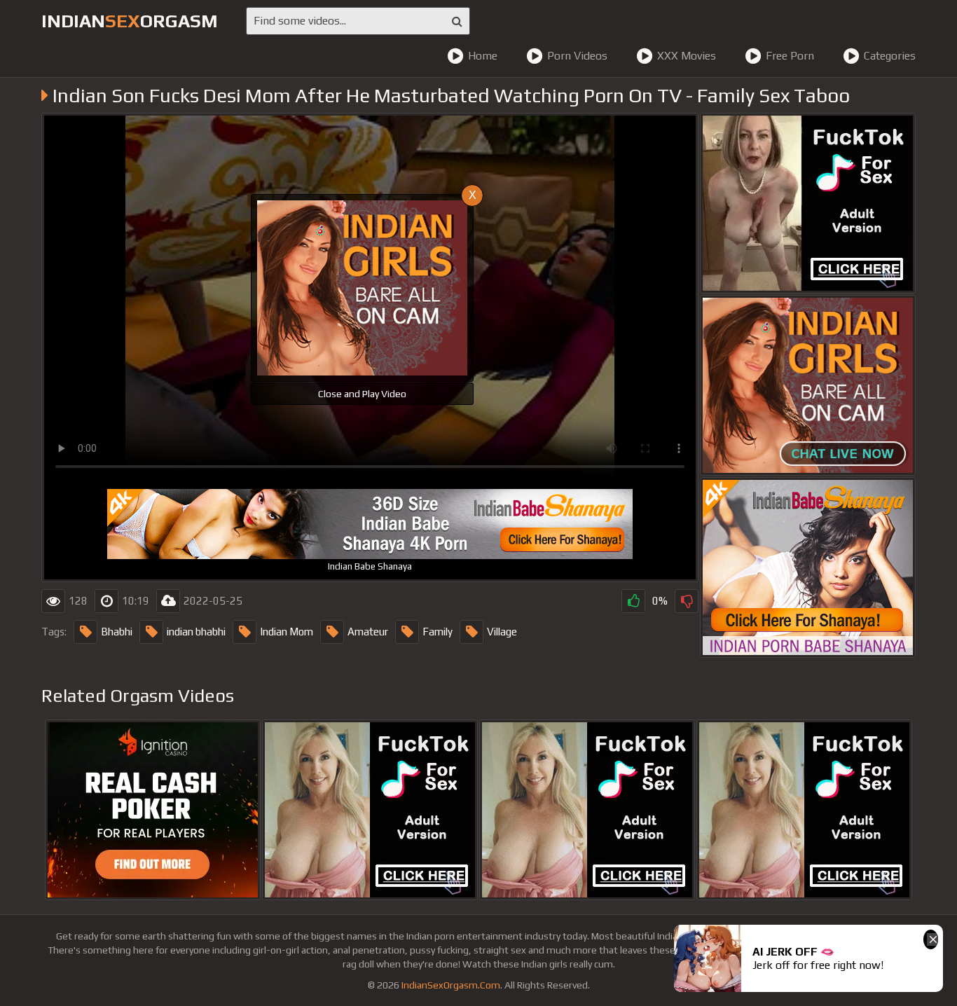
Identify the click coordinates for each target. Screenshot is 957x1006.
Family (437, 632)
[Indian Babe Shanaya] (808, 567)
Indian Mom (286, 632)
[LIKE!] (633, 601)
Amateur (367, 632)
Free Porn (790, 55)
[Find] (457, 21)
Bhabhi (116, 632)
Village (502, 632)
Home (482, 55)
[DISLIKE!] (686, 601)
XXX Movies (686, 55)
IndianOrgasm (129, 21)
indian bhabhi (196, 632)
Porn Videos (577, 55)
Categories (890, 55)
